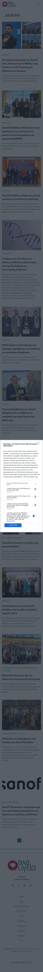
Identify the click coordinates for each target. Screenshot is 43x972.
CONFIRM (13, 525)
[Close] (39, 444)
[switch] (34, 489)
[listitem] (21, 483)
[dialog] (21, 486)
